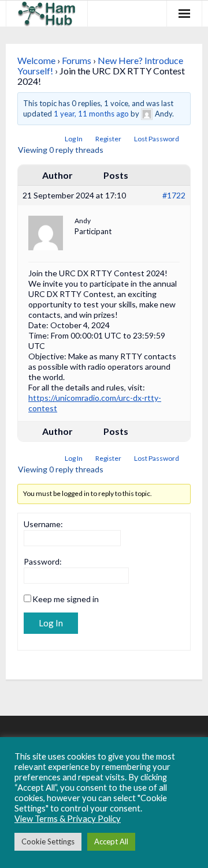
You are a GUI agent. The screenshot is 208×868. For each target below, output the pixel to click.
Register (108, 138)
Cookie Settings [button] (48, 841)
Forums (76, 60)
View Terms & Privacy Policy (67, 819)
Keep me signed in (65, 599)
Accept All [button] (111, 841)
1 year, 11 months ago (91, 113)
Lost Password (156, 138)
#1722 (173, 195)
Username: (43, 524)
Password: (43, 561)
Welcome (36, 60)
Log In (74, 138)
